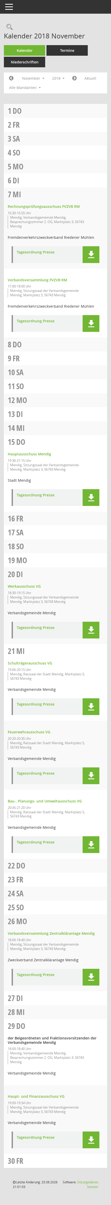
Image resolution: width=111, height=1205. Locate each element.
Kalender (25, 50)
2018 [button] (56, 78)
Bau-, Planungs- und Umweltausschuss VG (45, 801)
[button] (91, 254)
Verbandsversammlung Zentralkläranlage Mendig (51, 933)
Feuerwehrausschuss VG (29, 731)
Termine (67, 50)
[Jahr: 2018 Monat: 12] (74, 78)
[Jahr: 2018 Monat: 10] (11, 78)
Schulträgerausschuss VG (30, 663)
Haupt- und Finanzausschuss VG (36, 1096)
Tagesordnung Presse (35, 252)
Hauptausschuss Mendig (29, 454)
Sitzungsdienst (87, 1184)
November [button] (31, 78)
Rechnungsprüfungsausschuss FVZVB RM (44, 206)
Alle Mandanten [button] (23, 87)
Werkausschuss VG (24, 586)
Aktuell (90, 78)
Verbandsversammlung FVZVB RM (37, 279)
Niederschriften (24, 62)
